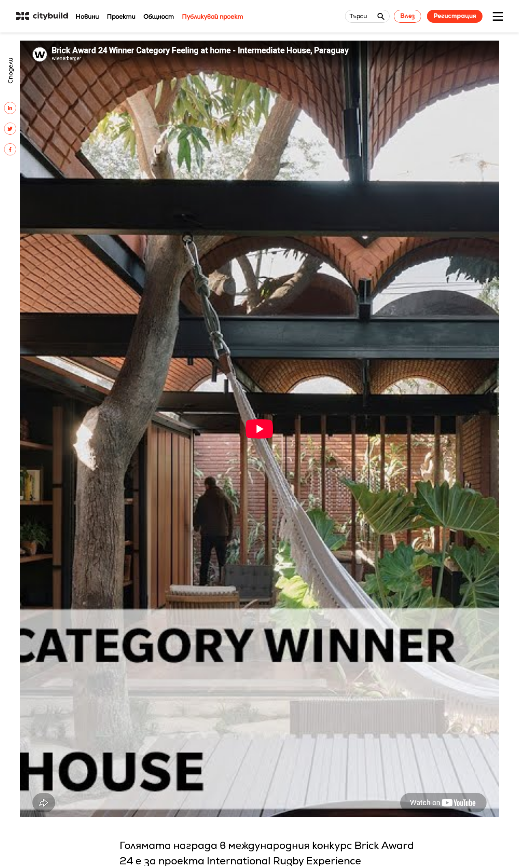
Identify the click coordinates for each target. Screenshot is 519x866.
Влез (407, 15)
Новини (87, 16)
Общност (159, 16)
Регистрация (454, 15)
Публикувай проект (212, 16)
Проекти (121, 16)
